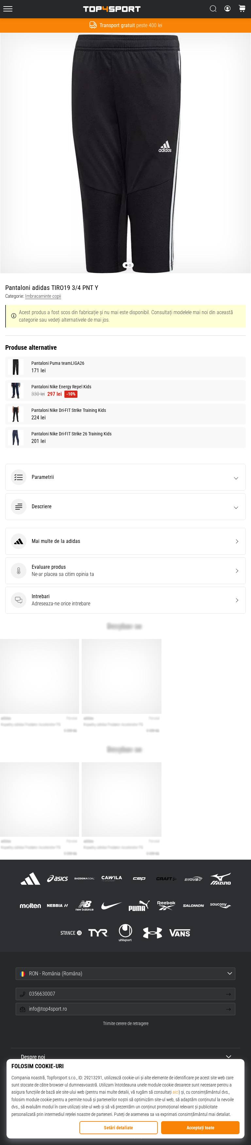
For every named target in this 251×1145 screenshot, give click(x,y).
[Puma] (139, 905)
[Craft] (166, 878)
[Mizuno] (220, 878)
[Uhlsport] (125, 933)
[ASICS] (57, 878)
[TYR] (98, 933)
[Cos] (242, 9)
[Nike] (112, 905)
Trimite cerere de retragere (125, 1023)
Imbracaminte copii (43, 296)
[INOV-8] (193, 878)
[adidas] (30, 878)
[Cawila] (112, 878)
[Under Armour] (152, 933)
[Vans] (179, 933)
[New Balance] (84, 905)
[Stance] (71, 933)
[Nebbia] (57, 905)
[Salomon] (193, 905)
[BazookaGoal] (84, 878)
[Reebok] (166, 905)
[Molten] (30, 905)
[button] (125, 477)
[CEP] (139, 878)
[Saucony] (220, 905)
